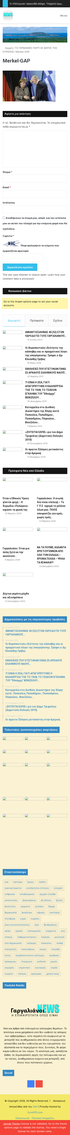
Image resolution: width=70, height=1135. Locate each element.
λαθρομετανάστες (26, 937)
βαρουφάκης (29, 900)
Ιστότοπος (9, 202)
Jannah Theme (11, 1123)
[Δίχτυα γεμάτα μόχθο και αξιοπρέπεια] (18, 581)
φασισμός (36, 973)
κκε (63, 931)
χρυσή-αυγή (52, 973)
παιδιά (60, 943)
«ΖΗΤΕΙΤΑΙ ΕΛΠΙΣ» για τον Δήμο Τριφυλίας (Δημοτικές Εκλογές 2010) (44, 436)
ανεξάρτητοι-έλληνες (37, 888)
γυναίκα (39, 906)
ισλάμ (7, 931)
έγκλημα (17, 882)
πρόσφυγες (10, 961)
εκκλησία (55, 912)
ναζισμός (31, 943)
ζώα (37, 924)
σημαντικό (24, 967)
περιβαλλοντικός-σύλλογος (30, 955)
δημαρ (51, 906)
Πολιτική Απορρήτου (43, 1118)
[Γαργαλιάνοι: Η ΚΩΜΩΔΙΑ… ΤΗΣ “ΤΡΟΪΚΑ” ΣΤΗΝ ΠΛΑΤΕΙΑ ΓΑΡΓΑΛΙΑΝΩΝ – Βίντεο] (57, 770)
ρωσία (54, 961)
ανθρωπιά (10, 894)
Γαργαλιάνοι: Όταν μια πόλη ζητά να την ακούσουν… (16, 552)
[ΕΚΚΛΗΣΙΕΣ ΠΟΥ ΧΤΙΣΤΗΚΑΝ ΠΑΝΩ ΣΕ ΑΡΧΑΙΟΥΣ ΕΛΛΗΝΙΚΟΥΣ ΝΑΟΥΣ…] (12, 372)
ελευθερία (10, 918)
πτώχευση (26, 961)
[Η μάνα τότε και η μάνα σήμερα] (57, 742)
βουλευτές (10, 906)
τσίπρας (22, 973)
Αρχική (8, 47)
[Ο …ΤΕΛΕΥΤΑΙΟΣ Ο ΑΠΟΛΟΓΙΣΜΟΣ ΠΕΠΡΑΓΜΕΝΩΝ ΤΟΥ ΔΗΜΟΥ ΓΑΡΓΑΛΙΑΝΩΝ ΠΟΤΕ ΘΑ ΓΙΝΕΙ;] (57, 838)
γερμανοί (25, 906)
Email (7, 187)
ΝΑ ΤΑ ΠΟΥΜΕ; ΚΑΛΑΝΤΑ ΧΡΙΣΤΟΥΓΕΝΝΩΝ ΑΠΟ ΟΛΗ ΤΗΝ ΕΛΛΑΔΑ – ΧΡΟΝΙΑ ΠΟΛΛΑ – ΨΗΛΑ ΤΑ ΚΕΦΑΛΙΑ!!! (51, 555)
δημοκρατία (11, 912)
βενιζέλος (46, 900)
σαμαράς (9, 967)
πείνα (8, 955)
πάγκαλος (46, 943)
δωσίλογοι (27, 912)
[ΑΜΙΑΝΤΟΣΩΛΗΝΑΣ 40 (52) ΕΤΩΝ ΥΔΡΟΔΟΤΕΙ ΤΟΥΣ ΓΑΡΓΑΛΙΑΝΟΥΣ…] (12, 336)
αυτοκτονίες (11, 900)
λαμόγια (45, 937)
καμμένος (51, 931)
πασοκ (42, 949)
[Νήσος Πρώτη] (35, 34)
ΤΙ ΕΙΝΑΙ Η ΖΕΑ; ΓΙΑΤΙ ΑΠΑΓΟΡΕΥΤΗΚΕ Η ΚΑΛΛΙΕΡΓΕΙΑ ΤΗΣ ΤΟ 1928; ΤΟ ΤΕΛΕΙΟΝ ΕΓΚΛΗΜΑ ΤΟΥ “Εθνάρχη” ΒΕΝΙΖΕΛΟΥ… (44, 390)
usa (6, 882)
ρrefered (41, 961)
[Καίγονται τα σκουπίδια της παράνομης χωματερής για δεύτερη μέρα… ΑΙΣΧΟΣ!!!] (13, 821)
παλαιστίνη (10, 949)
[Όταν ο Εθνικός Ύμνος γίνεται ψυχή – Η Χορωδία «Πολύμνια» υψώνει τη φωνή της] (18, 486)
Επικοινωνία (22, 1118)
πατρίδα (56, 949)
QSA (35, 1106)
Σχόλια (57, 320)
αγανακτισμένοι (13, 888)
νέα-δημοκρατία (13, 943)
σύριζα (54, 967)
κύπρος (8, 937)
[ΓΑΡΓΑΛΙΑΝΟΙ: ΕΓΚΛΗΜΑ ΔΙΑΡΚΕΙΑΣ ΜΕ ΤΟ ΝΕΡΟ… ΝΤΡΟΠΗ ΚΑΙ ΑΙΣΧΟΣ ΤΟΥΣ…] (13, 766)
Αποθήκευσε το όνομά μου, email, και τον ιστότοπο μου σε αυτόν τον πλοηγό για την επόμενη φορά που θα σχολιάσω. (35, 223)
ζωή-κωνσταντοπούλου (17, 924)
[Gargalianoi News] (8, 15)
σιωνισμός (40, 967)
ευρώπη (35, 918)
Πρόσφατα (37, 320)
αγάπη (42, 882)
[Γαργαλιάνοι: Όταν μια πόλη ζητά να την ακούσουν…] (18, 536)
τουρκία (9, 973)
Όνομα (7, 172)
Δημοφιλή (14, 320)
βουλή (59, 900)
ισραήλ (19, 931)
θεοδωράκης (50, 924)
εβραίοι (41, 912)
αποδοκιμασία (27, 894)
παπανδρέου (27, 949)
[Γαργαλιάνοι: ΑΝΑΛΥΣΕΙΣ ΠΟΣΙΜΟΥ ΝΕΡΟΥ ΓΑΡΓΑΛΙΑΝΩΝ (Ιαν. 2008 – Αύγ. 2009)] (35, 804)
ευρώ (23, 918)
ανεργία (58, 888)
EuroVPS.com (35, 1112)
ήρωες (30, 882)
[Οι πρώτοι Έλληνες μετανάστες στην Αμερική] (12, 455)
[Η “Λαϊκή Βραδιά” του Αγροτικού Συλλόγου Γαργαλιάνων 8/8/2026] (13, 742)
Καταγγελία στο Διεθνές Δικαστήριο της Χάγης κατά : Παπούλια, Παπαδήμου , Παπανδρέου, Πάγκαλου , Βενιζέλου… (42, 415)
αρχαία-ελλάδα (47, 894)
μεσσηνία (59, 937)
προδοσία (54, 955)
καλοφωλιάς (34, 931)
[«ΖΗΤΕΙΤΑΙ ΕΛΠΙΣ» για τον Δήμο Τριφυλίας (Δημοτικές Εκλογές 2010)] (12, 437)
